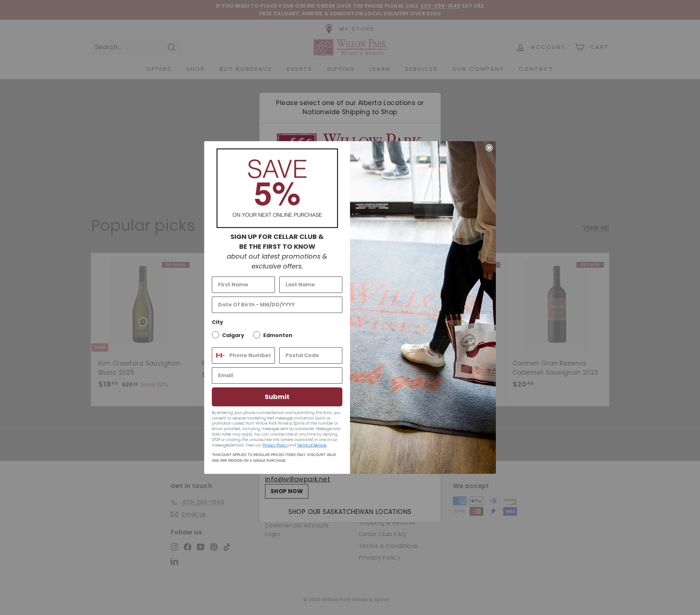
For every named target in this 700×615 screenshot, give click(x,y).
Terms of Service (311, 445)
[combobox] (219, 355)
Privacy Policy (275, 445)
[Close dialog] (489, 147)
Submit (277, 396)
